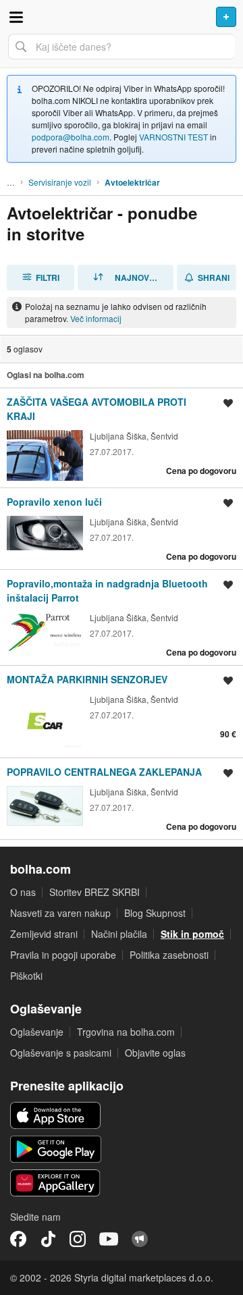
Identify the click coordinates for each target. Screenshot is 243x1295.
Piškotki (26, 975)
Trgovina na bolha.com (126, 1031)
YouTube (108, 1239)
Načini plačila (119, 934)
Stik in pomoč (192, 934)
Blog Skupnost (155, 913)
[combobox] (121, 46)
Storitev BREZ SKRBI (94, 892)
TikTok (48, 1239)
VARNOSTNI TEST (173, 136)
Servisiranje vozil (59, 182)
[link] (121, 437)
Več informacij (96, 318)
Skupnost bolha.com (140, 1239)
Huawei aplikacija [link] (55, 1182)
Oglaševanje (36, 1031)
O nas (23, 892)
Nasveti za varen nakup (60, 913)
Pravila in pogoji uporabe (63, 954)
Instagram (78, 1239)
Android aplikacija (55, 1149)
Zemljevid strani (44, 934)
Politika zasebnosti (169, 954)
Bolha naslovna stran (121, 16)
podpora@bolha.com (70, 136)
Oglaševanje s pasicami (60, 1052)
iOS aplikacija (55, 1115)
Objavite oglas (155, 1052)
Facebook (18, 1239)
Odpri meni (16, 17)
